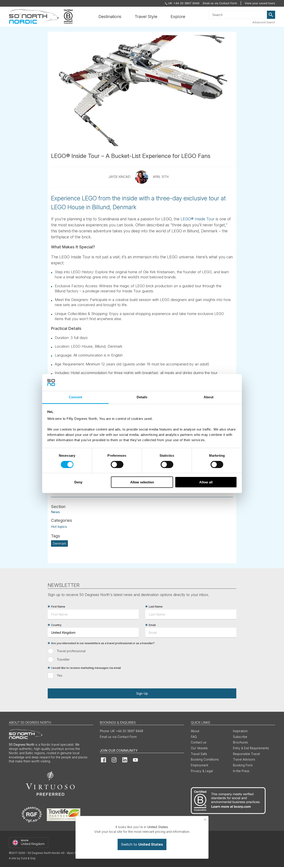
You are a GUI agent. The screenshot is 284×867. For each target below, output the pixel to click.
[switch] (117, 464)
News (55, 512)
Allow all (206, 482)
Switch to (142, 844)
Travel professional (71, 651)
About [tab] (208, 397)
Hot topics (59, 526)
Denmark (59, 543)
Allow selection (142, 482)
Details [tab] (142, 397)
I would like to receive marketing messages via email (86, 668)
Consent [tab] (75, 397)
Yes (59, 675)
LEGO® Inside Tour (198, 219)
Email (152, 625)
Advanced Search (263, 22)
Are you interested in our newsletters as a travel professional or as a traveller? (103, 643)
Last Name (156, 606)
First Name (58, 606)
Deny (78, 482)
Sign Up (142, 693)
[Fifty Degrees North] (34, 16)
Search (271, 15)
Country (56, 625)
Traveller (63, 659)
